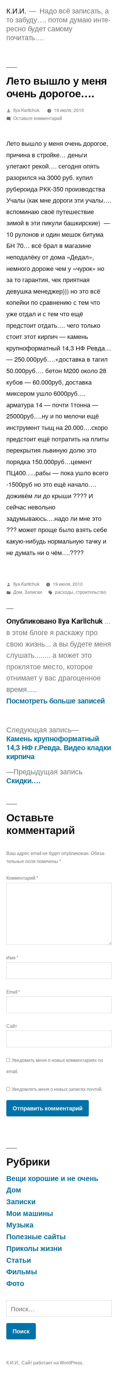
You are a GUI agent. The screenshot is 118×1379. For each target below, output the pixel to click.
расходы (64, 592)
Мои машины (29, 1213)
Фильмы (21, 1271)
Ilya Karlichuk (26, 110)
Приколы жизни (34, 1248)
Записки (33, 592)
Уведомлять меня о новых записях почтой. (57, 1089)
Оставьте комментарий (37, 118)
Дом (17, 592)
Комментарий (22, 877)
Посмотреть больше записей (55, 701)
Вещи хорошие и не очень (52, 1178)
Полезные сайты (36, 1236)
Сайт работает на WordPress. (52, 1362)
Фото (15, 1283)
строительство (91, 592)
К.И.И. (16, 10)
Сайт (11, 1026)
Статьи (18, 1260)
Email (13, 991)
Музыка (20, 1224)
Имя (12, 957)
